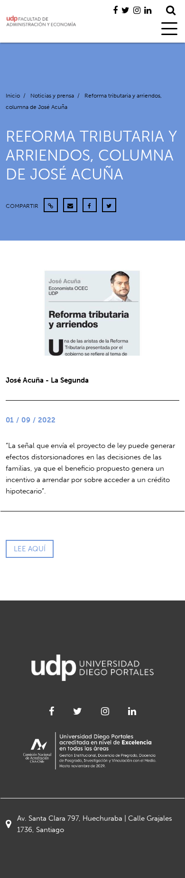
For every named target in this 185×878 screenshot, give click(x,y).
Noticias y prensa (52, 95)
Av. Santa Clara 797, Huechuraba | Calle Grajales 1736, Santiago (94, 824)
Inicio (13, 95)
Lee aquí (30, 549)
